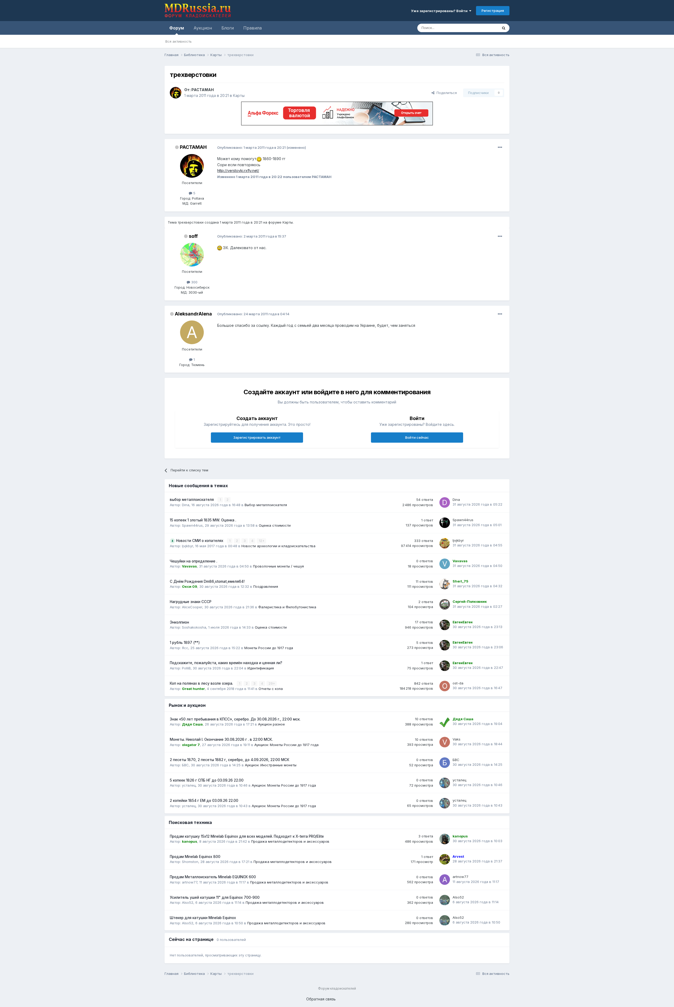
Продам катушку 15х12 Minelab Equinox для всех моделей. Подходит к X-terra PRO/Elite (247, 836)
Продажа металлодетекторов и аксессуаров (290, 841)
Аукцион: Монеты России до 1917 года (286, 745)
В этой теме (481, 28)
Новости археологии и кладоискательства (278, 546)
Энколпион (179, 622)
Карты (239, 95)
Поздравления (265, 586)
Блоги (227, 28)
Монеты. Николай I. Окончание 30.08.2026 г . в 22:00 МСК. (221, 739)
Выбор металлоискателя (266, 505)
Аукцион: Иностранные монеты (270, 765)
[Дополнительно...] (500, 147)
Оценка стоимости (275, 525)
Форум (176, 28)
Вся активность (178, 41)
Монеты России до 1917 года (268, 648)
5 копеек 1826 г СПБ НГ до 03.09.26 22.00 (207, 780)
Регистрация (493, 10)
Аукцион (203, 28)
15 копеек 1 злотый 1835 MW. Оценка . (203, 520)
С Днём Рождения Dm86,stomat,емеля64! (207, 581)
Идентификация (260, 668)
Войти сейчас (417, 437)
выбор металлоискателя (192, 499)
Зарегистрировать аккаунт (257, 437)
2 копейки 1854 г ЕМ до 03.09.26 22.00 (204, 800)
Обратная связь (321, 999)
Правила (252, 28)
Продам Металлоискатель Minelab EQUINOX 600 (213, 877)
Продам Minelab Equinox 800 (195, 857)
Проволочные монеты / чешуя (278, 566)
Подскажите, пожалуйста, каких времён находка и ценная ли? (226, 663)
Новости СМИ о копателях (200, 541)
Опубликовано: (251, 147)
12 (261, 541)
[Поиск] (503, 28)
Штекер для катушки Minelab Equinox (203, 918)
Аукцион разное (271, 724)
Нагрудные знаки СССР (190, 602)
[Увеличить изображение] (259, 158)
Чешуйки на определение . (193, 561)
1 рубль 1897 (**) (185, 642)
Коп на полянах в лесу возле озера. (202, 683)
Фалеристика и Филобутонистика (287, 607)
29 (271, 683)
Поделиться (445, 93)
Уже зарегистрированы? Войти (440, 11)
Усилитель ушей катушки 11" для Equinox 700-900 (215, 897)
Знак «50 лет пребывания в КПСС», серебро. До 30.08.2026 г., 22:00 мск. (235, 719)
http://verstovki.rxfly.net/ (238, 170)
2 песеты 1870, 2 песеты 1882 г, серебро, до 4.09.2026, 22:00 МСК (229, 760)
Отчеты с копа (271, 689)
